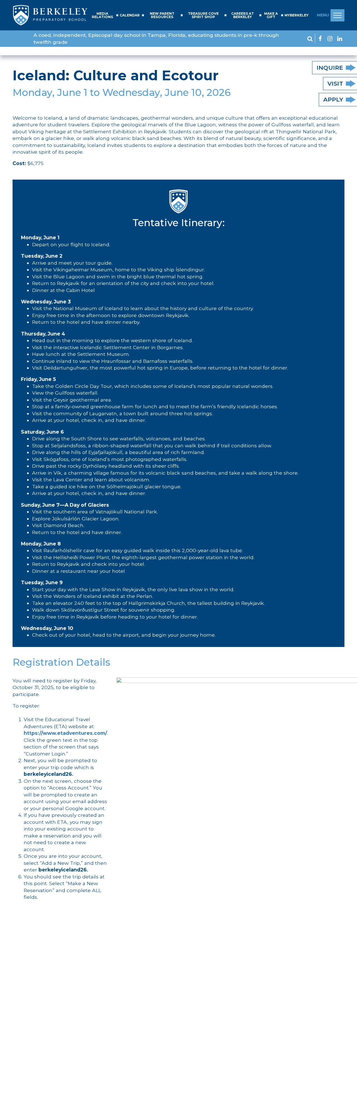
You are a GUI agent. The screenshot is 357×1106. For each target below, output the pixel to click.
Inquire (330, 67)
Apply (333, 99)
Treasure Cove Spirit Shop (203, 15)
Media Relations (102, 15)
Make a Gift (271, 15)
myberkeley (296, 15)
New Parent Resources (162, 15)
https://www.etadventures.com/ (65, 733)
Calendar (130, 15)
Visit (335, 83)
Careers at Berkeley (242, 15)
